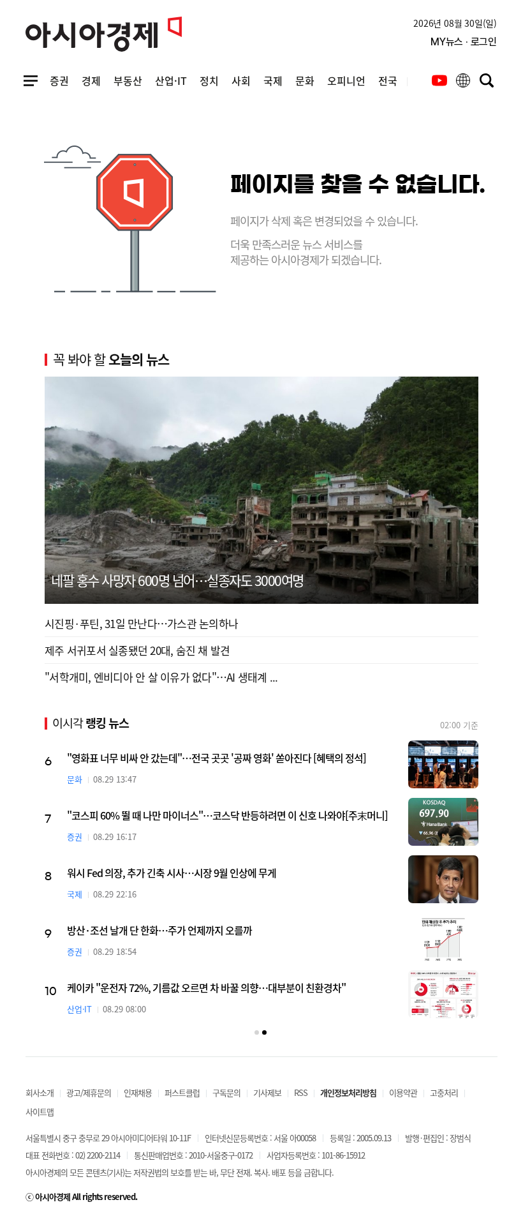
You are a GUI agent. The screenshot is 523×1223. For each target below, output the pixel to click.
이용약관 (403, 1092)
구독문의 (226, 1092)
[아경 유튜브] (439, 80)
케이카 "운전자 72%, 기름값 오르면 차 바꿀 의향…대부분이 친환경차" (304, 987)
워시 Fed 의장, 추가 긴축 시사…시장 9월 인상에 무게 (269, 872)
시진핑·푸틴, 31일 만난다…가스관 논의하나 (141, 623)
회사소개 (40, 1092)
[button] (256, 1032)
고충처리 (444, 1092)
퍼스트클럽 (182, 1092)
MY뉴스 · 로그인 (464, 42)
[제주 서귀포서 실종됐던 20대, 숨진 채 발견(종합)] (98, 937)
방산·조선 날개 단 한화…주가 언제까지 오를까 (257, 930)
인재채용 (138, 1092)
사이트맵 (40, 1112)
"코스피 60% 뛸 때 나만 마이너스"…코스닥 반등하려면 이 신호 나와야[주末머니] (325, 815)
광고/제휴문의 (88, 1092)
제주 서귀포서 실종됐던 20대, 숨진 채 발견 (137, 650)
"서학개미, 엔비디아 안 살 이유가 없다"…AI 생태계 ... (161, 677)
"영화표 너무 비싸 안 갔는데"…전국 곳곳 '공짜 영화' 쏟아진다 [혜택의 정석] (314, 757)
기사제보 (267, 1092)
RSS (300, 1092)
